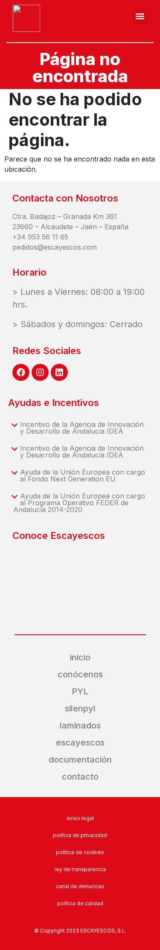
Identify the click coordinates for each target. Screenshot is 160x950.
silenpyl (80, 708)
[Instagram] (40, 372)
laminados (80, 725)
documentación (80, 759)
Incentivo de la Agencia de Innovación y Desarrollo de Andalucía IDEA (82, 427)
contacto (80, 777)
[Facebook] (20, 372)
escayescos (80, 742)
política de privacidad (80, 835)
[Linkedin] (59, 372)
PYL (80, 691)
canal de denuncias (80, 886)
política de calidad (80, 903)
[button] (140, 16)
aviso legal (80, 818)
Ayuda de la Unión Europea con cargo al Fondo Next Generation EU (82, 475)
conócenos (80, 674)
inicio (80, 657)
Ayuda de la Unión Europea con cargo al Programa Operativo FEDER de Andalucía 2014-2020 (79, 503)
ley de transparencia (80, 869)
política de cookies (80, 852)
